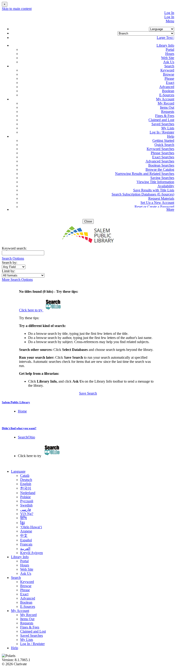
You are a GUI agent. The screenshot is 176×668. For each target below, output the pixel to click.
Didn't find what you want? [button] (19, 428)
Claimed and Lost (161, 120)
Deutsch (26, 480)
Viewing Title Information (155, 182)
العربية (25, 549)
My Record (166, 103)
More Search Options (17, 279)
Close (88, 221)
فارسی (25, 510)
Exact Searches (163, 157)
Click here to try (31, 310)
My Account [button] (165, 99)
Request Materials (161, 198)
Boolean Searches (161, 165)
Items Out (167, 107)
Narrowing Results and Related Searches (144, 174)
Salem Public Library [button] (16, 402)
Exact (170, 83)
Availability (165, 186)
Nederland (27, 493)
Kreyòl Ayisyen (31, 553)
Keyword (167, 70)
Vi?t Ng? (26, 514)
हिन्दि (23, 518)
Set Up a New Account (157, 203)
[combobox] (13, 267)
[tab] (88, 402)
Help (14, 648)
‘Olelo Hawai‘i (31, 527)
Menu (170, 21)
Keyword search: (15, 248)
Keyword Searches (160, 149)
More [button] (170, 209)
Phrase (169, 78)
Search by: (10, 262)
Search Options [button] (13, 258)
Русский (26, 501)
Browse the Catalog (160, 169)
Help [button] (170, 136)
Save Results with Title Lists (153, 190)
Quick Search (164, 145)
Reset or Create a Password (154, 207)
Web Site (167, 58)
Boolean (168, 91)
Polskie (25, 497)
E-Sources (166, 95)
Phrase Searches (162, 153)
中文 (24, 535)
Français (26, 544)
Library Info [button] (165, 45)
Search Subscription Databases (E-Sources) (143, 194)
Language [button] (18, 471)
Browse (168, 74)
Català (24, 476)
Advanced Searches (160, 161)
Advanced (166, 87)
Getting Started (163, 140)
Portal (170, 49)
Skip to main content (17, 9)
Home (22, 411)
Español (26, 540)
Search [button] (169, 66)
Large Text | (165, 38)
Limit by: (9, 271)
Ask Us (168, 62)
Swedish (26, 505)
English (25, 484)
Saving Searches (162, 178)
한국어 (25, 488)
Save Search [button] (88, 393)
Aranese (26, 531)
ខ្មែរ (22, 523)
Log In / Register (162, 132)
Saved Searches (162, 124)
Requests (167, 112)
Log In (169, 13)
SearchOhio (26, 437)
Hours (169, 54)
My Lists (167, 128)
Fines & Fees (164, 116)
